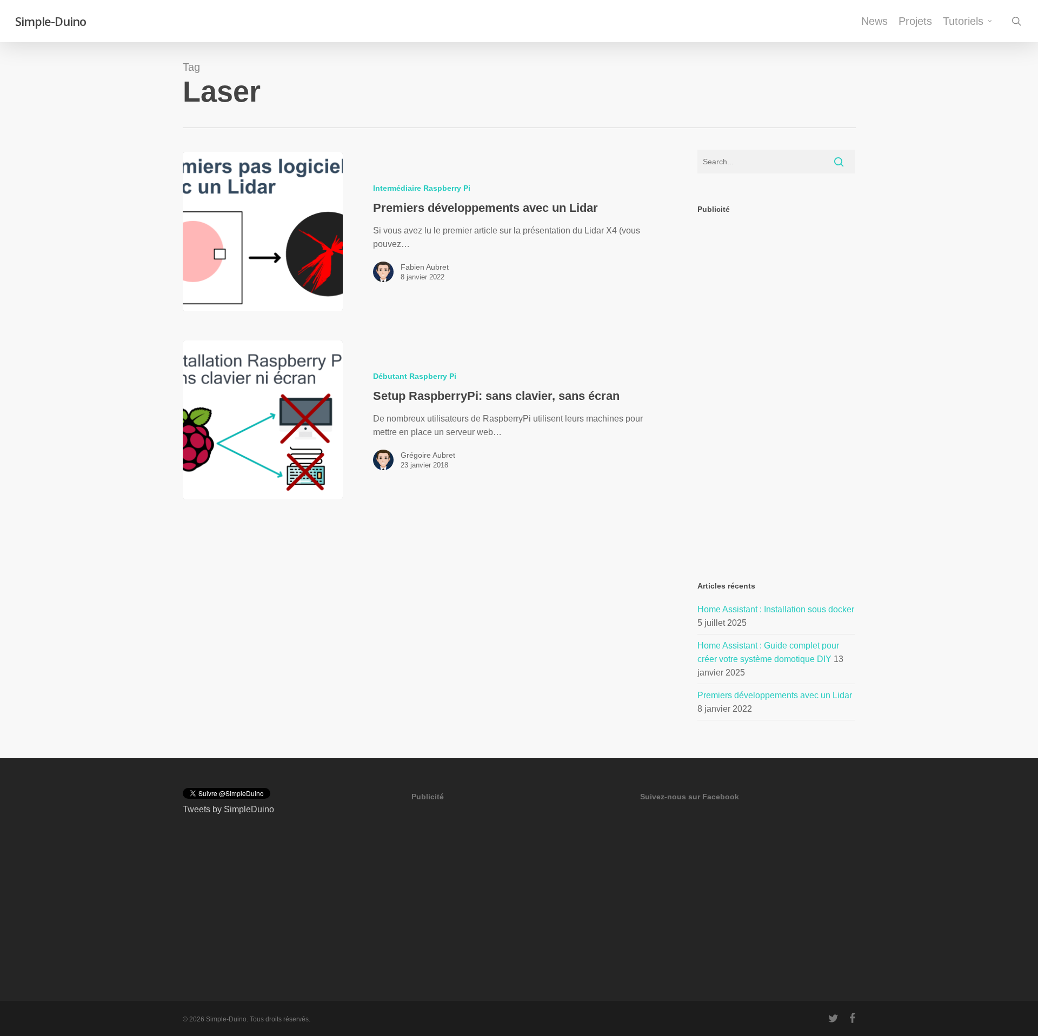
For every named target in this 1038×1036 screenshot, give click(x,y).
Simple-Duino (50, 21)
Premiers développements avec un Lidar (774, 695)
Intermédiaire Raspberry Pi (421, 188)
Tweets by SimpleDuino (228, 809)
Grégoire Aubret (428, 455)
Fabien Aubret (425, 267)
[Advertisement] (776, 388)
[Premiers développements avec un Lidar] (263, 231)
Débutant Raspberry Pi (414, 376)
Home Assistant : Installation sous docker (775, 609)
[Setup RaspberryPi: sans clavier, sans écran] (263, 420)
